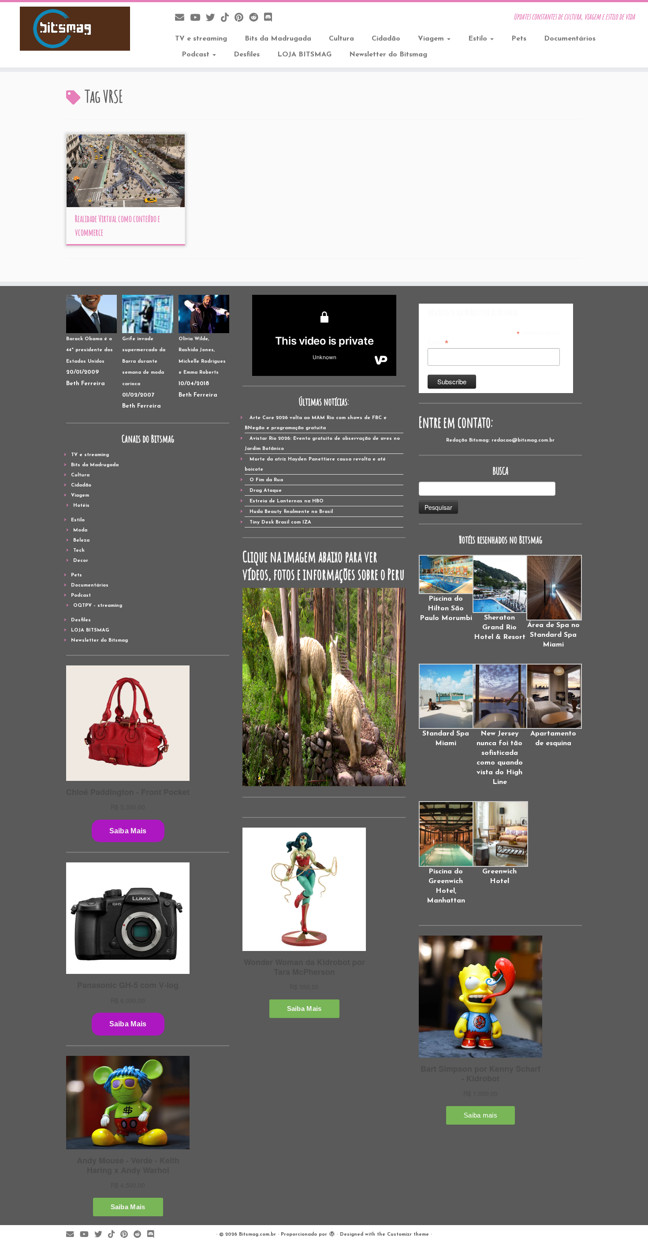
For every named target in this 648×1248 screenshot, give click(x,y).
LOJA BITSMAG (304, 54)
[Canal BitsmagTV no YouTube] (198, 18)
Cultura (341, 38)
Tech (79, 550)
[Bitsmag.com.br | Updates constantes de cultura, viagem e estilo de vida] (74, 29)
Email (438, 342)
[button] (446, 589)
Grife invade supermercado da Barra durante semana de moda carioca (143, 361)
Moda (80, 530)
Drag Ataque (266, 490)
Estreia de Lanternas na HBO (287, 501)
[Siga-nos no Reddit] (256, 18)
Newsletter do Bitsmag (388, 54)
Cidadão (386, 38)
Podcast (197, 54)
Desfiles (247, 54)
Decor (80, 560)
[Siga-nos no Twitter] (213, 18)
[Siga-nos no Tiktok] (228, 18)
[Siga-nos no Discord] (271, 18)
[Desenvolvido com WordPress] (332, 1233)
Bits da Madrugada (278, 38)
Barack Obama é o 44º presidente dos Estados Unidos (89, 350)
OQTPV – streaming (97, 605)
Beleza (81, 540)
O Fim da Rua (266, 480)
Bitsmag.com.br (257, 1234)
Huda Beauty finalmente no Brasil (291, 511)
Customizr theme (408, 1234)
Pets (518, 38)
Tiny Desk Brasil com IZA (280, 522)
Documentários (570, 38)
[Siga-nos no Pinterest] (242, 18)
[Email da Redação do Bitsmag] (182, 18)
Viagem (432, 38)
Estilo (478, 38)
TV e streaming (201, 38)
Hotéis (81, 505)
